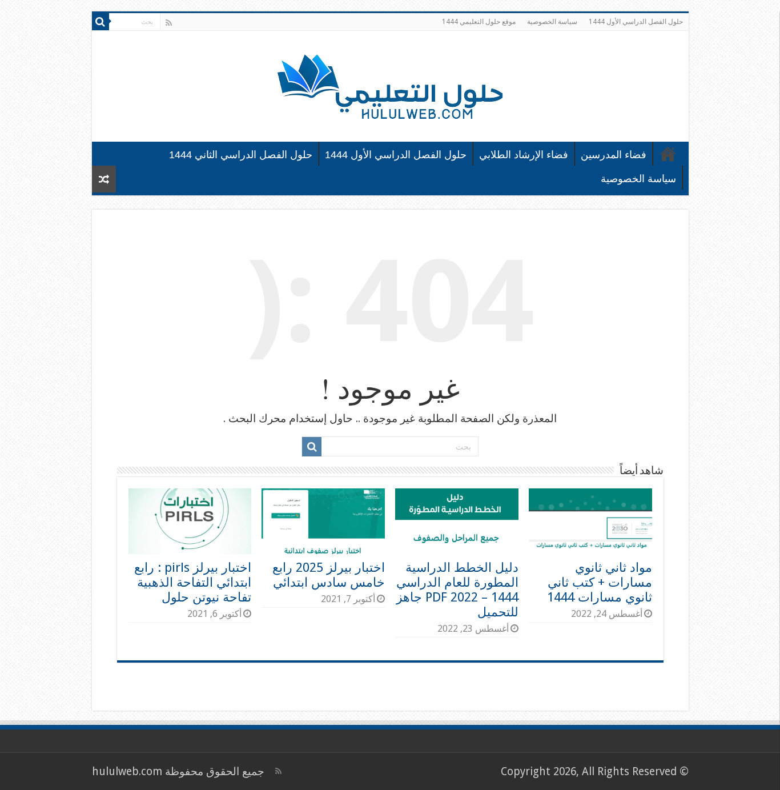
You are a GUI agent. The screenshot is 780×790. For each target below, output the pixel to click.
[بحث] (100, 21)
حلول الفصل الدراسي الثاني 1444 (240, 155)
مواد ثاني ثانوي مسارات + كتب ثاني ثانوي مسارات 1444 (599, 582)
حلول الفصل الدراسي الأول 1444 (636, 22)
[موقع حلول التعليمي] (390, 84)
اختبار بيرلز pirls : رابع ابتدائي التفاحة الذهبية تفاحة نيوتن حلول (192, 582)
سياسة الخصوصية (552, 22)
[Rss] (168, 22)
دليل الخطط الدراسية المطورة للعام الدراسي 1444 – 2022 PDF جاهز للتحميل (457, 589)
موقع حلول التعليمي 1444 (479, 22)
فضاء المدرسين (613, 155)
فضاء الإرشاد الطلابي (523, 155)
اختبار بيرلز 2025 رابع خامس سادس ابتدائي (328, 575)
